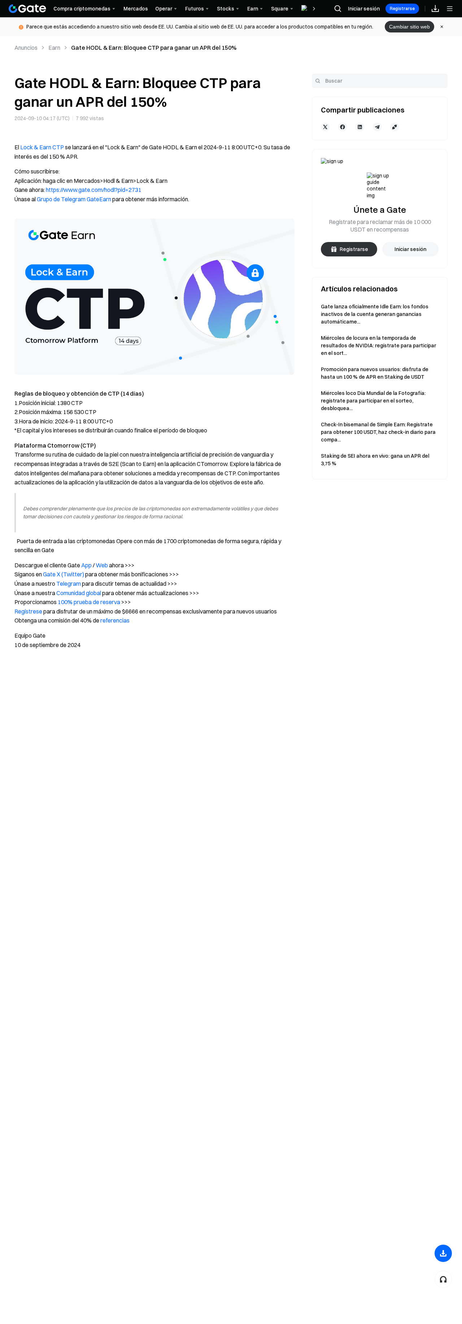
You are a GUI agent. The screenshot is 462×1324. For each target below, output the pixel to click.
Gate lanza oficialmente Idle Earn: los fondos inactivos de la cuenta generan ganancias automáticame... (374, 314)
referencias (115, 620)
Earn (54, 47)
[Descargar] (443, 1253)
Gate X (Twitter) (63, 574)
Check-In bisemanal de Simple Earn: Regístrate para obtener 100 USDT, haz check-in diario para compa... (378, 432)
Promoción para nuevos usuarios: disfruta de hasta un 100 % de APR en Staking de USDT (374, 373)
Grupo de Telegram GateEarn (74, 199)
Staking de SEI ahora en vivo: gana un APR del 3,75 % (375, 460)
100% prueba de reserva (89, 602)
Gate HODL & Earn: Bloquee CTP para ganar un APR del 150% (153, 47)
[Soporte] (443, 1279)
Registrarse (402, 8)
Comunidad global (78, 593)
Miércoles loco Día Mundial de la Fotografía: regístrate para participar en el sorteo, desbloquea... (373, 401)
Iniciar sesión (364, 9)
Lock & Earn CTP (42, 147)
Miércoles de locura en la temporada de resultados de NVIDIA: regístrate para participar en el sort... (378, 345)
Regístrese (28, 611)
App (86, 565)
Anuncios (26, 47)
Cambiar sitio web (409, 27)
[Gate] (27, 8)
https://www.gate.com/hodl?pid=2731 (93, 189)
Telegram (68, 583)
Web (102, 565)
